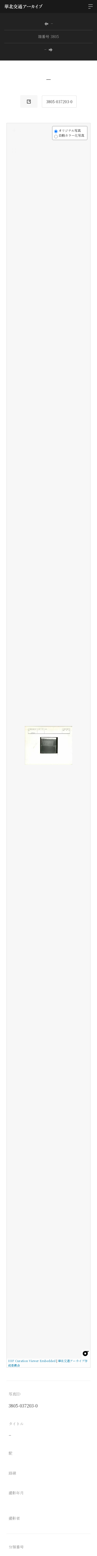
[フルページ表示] (14, 150)
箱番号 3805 (48, 36)
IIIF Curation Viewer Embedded (32, 1361)
